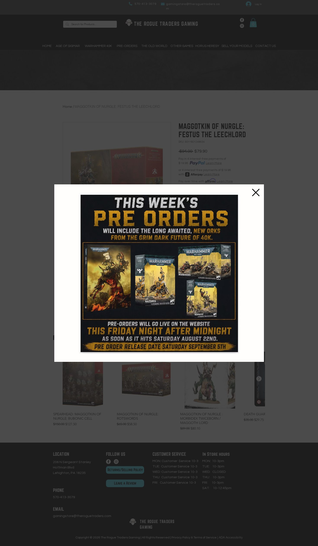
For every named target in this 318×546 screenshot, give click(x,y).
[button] (256, 192)
